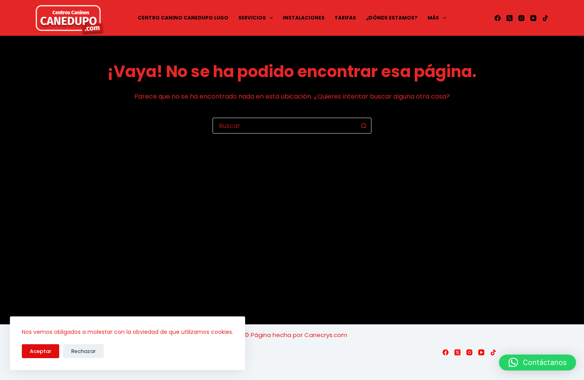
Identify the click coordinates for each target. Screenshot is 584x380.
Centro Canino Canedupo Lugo (183, 17)
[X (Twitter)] (509, 18)
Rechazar (83, 351)
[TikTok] (545, 18)
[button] (537, 362)
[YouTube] (533, 18)
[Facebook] (498, 18)
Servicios (252, 17)
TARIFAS (345, 17)
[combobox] (284, 126)
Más (433, 17)
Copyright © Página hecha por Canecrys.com (280, 335)
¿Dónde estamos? (392, 17)
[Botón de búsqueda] (363, 125)
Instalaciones (304, 17)
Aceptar (40, 351)
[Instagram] (521, 18)
